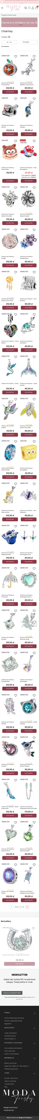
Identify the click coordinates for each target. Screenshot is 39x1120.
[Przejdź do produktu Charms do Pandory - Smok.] (10, 367)
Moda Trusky (8, 15)
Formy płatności (9, 1051)
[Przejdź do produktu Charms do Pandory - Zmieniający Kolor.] (28, 537)
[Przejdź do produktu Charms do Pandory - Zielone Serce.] (10, 833)
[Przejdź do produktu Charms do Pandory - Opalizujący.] (28, 664)
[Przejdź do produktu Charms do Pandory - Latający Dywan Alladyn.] (28, 875)
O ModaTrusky (9, 1084)
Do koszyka (10, 92)
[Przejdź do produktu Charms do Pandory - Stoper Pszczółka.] (10, 198)
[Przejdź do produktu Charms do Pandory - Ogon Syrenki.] (28, 367)
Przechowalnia (9, 1039)
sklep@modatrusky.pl (11, 1107)
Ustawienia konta (10, 1036)
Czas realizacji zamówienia (13, 1048)
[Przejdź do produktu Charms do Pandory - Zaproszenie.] (10, 494)
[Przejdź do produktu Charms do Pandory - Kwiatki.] (10, 240)
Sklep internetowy (19, 1118)
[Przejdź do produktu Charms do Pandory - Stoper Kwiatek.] (28, 198)
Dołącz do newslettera (12, 993)
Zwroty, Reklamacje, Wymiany (14, 1018)
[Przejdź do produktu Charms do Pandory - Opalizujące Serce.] (28, 579)
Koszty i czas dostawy (11, 1054)
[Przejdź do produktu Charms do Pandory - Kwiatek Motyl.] (28, 240)
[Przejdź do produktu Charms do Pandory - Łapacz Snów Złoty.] (10, 283)
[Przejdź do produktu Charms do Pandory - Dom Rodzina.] (28, 283)
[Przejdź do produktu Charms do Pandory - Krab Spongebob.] (28, 152)
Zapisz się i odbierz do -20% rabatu (16, 1066)
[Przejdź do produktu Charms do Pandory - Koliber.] (10, 410)
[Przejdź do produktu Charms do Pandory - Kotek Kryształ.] (28, 706)
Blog (5, 1087)
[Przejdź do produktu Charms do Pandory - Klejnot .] (10, 875)
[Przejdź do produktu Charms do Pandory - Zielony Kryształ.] (28, 833)
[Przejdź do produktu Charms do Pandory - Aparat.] (10, 109)
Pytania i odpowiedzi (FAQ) (13, 1021)
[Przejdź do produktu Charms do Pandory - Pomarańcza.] (10, 67)
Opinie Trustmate (10, 1081)
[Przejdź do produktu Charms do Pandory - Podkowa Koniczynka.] (19, 939)
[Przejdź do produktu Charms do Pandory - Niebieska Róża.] (10, 537)
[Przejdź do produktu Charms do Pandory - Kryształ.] (10, 621)
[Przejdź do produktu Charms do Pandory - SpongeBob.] (28, 452)
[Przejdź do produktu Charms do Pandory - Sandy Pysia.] (10, 152)
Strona (16, 907)
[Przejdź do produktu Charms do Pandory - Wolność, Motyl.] (28, 621)
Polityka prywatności (11, 1069)
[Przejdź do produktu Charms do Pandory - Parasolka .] (10, 579)
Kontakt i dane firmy (11, 1078)
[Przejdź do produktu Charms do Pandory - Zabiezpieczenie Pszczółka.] (28, 791)
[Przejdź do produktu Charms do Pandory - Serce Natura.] (10, 325)
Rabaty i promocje (10, 1063)
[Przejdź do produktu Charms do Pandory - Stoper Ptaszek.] (28, 748)
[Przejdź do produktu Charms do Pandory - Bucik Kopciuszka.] (10, 791)
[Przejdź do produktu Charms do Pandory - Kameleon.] (28, 325)
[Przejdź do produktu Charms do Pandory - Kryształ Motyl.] (10, 664)
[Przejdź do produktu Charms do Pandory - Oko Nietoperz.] (28, 494)
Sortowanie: (5, 46)
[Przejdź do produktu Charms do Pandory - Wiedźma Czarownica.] (28, 67)
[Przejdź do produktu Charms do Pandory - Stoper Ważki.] (10, 452)
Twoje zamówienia (10, 1033)
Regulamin (7, 1024)
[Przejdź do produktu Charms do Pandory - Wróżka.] (10, 706)
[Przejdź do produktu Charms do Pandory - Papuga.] (28, 109)
